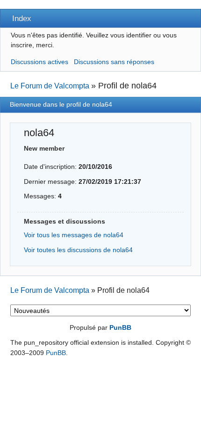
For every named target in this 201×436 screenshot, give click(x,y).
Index (21, 18)
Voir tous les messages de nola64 (73, 235)
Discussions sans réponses (114, 61)
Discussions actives (39, 61)
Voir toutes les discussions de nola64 (78, 250)
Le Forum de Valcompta (49, 86)
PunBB (120, 327)
